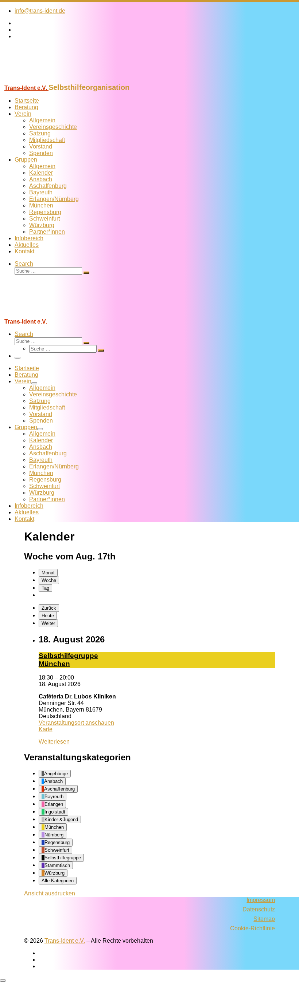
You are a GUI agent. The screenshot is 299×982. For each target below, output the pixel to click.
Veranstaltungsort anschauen (76, 723)
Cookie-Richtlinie (252, 928)
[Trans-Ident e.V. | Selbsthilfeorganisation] (45, 80)
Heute (48, 615)
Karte (46, 729)
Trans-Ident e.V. (64, 941)
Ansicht (49, 893)
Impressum (260, 900)
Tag (45, 588)
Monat (48, 572)
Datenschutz (258, 909)
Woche (49, 580)
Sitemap (264, 919)
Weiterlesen (54, 742)
